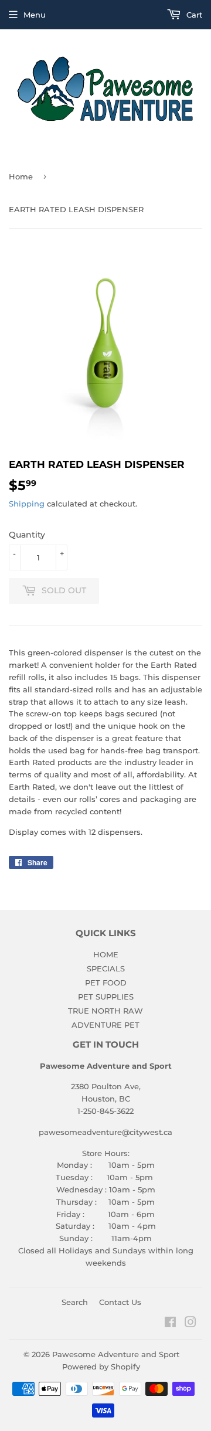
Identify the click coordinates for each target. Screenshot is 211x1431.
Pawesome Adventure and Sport (115, 1354)
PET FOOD (106, 982)
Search (75, 1302)
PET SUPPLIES (106, 996)
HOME (105, 954)
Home (21, 176)
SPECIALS (106, 968)
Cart (193, 14)
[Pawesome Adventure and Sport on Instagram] (190, 1323)
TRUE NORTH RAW (105, 1010)
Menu (34, 14)
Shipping (27, 503)
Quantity (27, 534)
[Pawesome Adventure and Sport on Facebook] (170, 1323)
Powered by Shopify (101, 1366)
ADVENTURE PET (105, 1024)
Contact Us (120, 1302)
